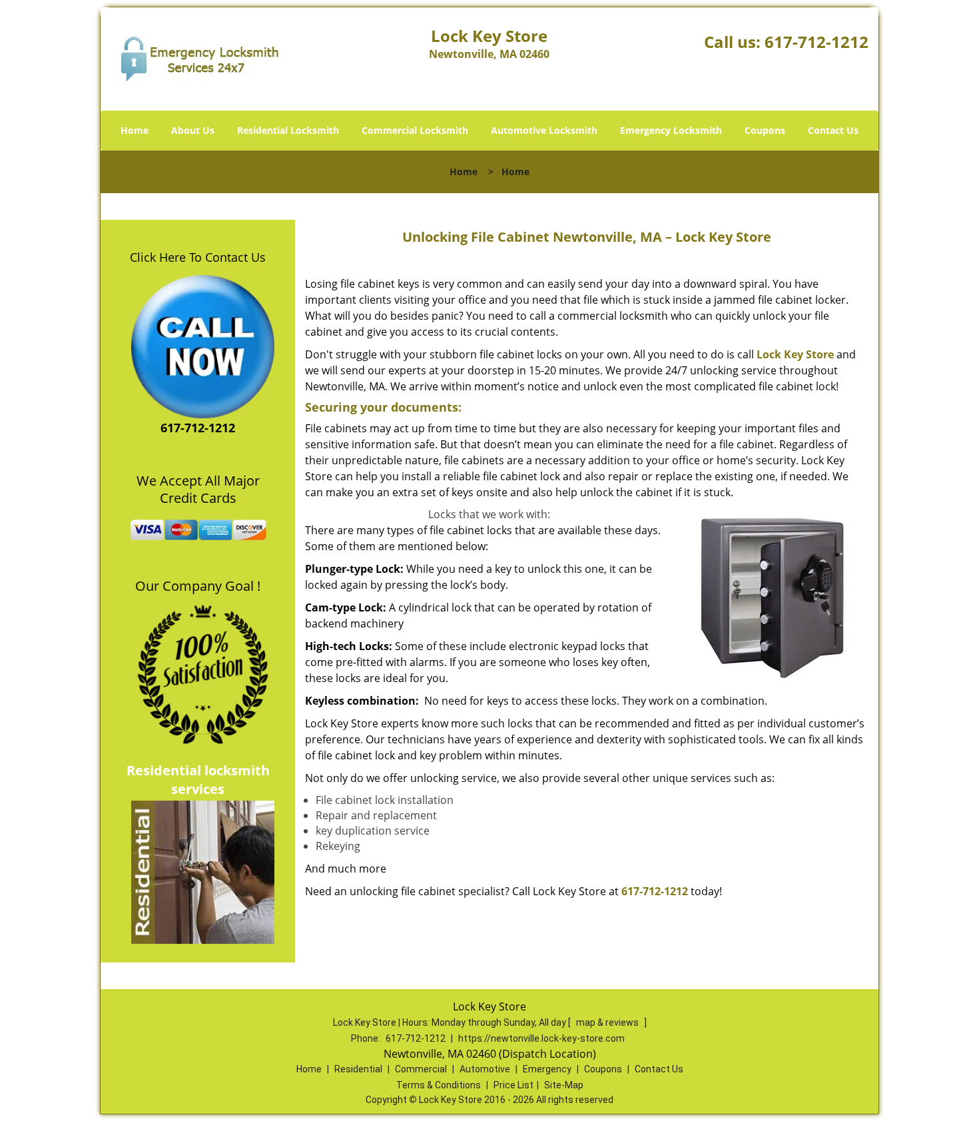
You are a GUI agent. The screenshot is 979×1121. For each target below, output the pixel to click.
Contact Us (833, 130)
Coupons (765, 130)
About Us (192, 130)
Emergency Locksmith (671, 130)
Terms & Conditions (438, 1085)
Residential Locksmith (288, 130)
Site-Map (563, 1085)
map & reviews (608, 1022)
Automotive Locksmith (544, 130)
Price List (513, 1085)
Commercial (421, 1069)
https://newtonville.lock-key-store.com (541, 1038)
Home (135, 130)
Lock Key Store (795, 354)
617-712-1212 (816, 42)
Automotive (485, 1069)
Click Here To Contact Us (198, 257)
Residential (358, 1069)
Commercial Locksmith (415, 130)
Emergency (547, 1069)
